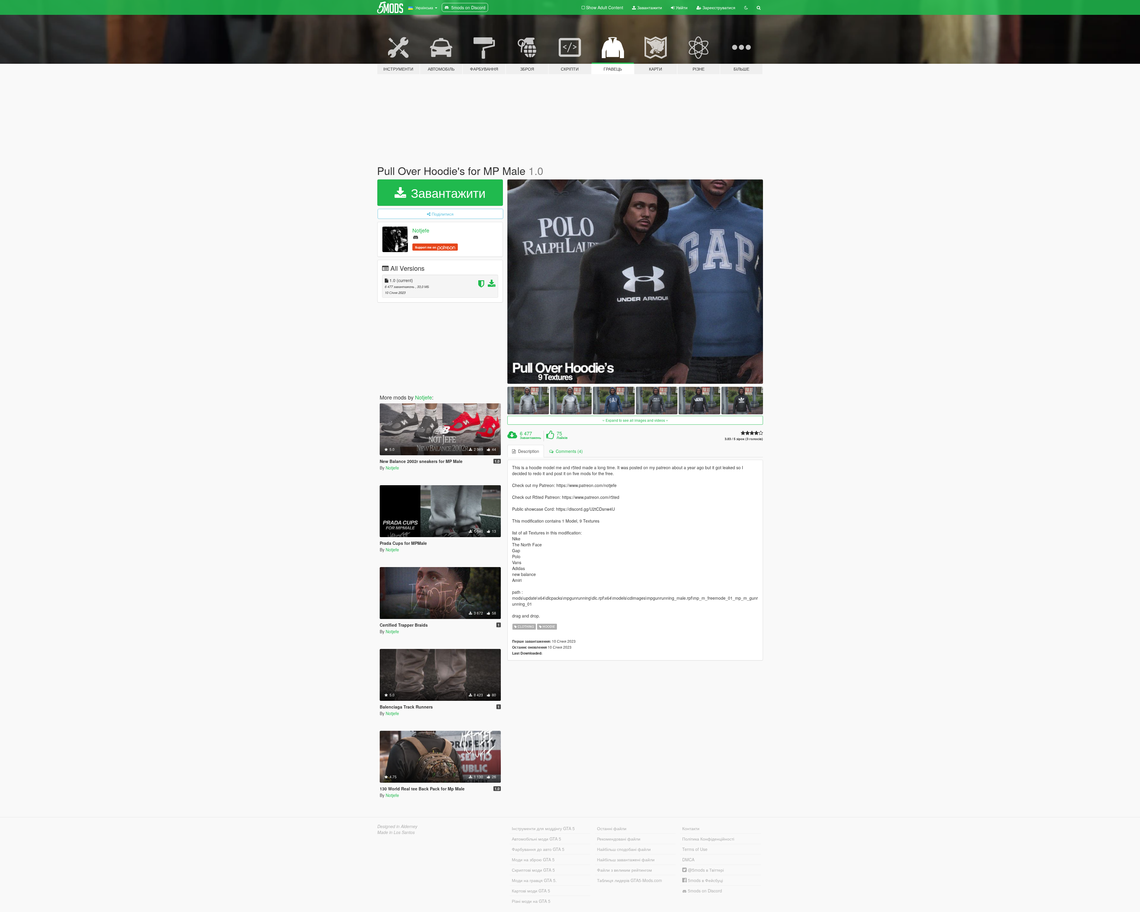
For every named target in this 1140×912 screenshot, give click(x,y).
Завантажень (530, 438)
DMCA (688, 859)
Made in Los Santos (396, 832)
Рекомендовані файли (618, 839)
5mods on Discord (704, 891)
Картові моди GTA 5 (531, 891)
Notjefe (420, 230)
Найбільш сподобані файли (624, 849)
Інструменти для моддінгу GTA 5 (543, 828)
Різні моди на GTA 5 (531, 901)
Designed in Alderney (397, 826)
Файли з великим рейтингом (624, 870)
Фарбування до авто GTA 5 (538, 849)
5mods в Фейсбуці (705, 880)
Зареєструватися (718, 7)
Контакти (690, 828)
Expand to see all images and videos (635, 420)
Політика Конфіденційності (708, 839)
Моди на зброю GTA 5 (533, 859)
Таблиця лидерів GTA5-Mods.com (629, 880)
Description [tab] (527, 451)
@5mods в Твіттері (705, 870)
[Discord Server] (415, 237)
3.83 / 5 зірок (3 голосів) (744, 438)
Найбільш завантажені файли (626, 859)
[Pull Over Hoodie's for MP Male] (635, 281)
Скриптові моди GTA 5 (533, 870)
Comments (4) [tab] (568, 451)
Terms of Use (694, 849)
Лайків (562, 438)
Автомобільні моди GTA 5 (536, 839)
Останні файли (611, 828)
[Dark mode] (746, 7)
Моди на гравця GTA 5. (534, 880)
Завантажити (649, 7)
